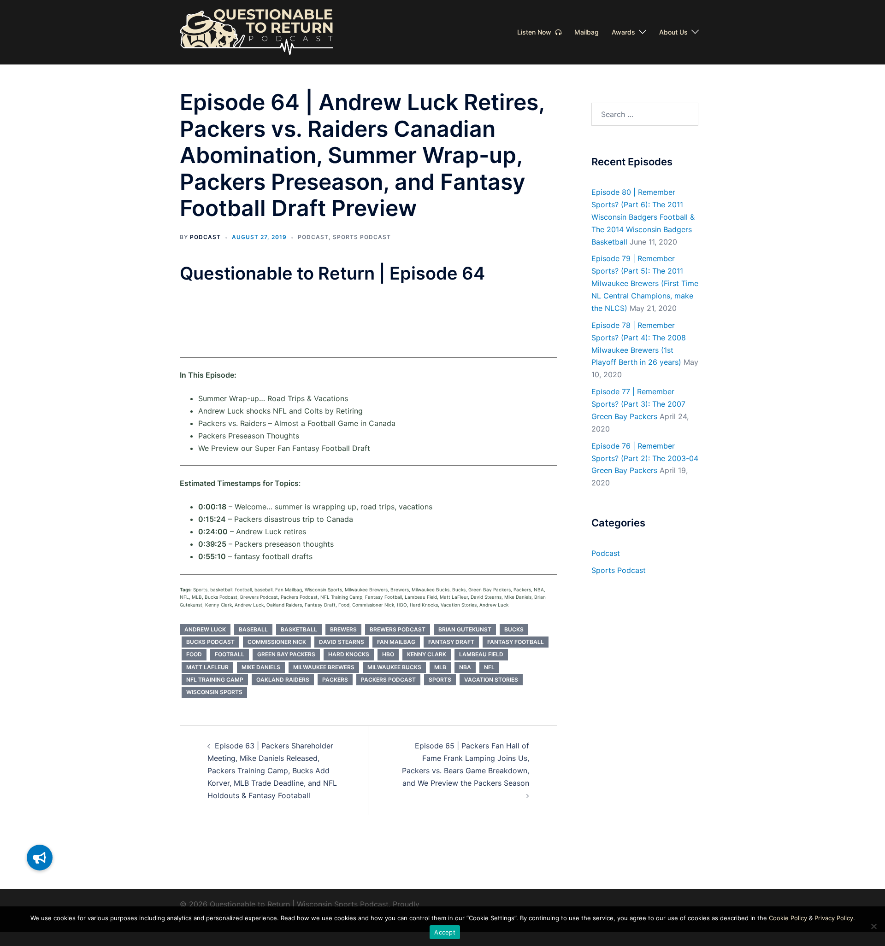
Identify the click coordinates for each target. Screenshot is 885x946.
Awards (623, 32)
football (229, 654)
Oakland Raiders (282, 679)
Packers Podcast (388, 679)
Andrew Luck (205, 629)
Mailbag (586, 32)
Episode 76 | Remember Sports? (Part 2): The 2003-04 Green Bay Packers (644, 458)
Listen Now (536, 32)
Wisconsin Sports (214, 692)
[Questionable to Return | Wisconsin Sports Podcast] (256, 31)
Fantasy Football (515, 641)
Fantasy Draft (451, 641)
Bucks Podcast (210, 641)
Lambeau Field (481, 654)
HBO (388, 654)
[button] (40, 857)
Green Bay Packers (286, 654)
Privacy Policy (833, 918)
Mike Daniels (261, 667)
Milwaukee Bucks (394, 667)
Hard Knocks (348, 654)
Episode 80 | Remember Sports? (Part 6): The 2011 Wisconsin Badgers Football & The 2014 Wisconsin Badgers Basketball (643, 216)
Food (194, 654)
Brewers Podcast (397, 629)
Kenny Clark (426, 654)
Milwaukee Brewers (323, 667)
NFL (489, 667)
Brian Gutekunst (464, 629)
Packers (335, 679)
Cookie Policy (788, 918)
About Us (673, 32)
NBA (465, 667)
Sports (440, 679)
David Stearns (341, 641)
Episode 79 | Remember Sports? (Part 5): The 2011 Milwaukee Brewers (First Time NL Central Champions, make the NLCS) (644, 283)
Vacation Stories (491, 679)
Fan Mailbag (396, 641)
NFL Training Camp (214, 679)
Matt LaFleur (207, 667)
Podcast (205, 237)
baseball (253, 629)
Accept (444, 932)
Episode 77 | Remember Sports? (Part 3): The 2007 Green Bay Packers (638, 404)
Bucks (514, 629)
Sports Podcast (362, 237)
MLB (440, 667)
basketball (299, 629)
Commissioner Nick (277, 641)
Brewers (343, 629)
